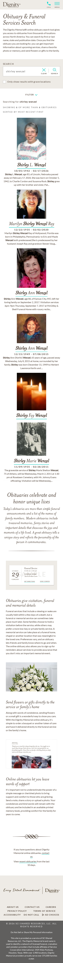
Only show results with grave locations (29, 81)
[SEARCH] (54, 70)
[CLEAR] (44, 70)
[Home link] (12, 4)
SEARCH (8, 63)
